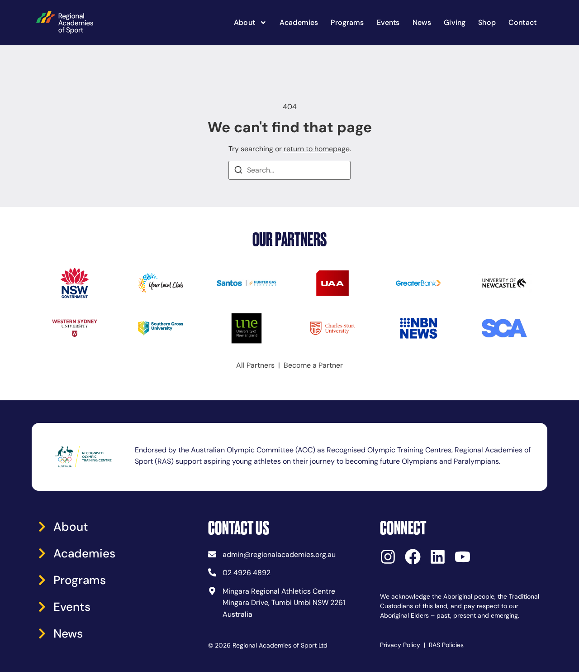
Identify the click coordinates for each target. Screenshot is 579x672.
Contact (522, 22)
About (244, 22)
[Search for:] (289, 170)
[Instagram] (388, 557)
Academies (299, 22)
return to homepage (317, 149)
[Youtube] (462, 557)
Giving (454, 22)
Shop (487, 22)
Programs (347, 22)
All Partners (255, 365)
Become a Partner (313, 365)
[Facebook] (413, 557)
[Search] (238, 171)
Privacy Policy (400, 645)
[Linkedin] (438, 557)
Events (388, 22)
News (422, 22)
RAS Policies (446, 645)
